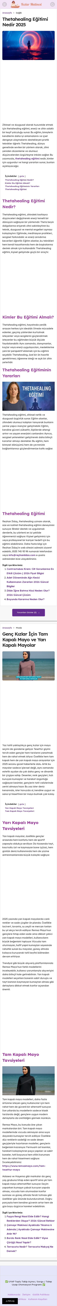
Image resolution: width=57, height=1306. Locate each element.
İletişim (26, 1294)
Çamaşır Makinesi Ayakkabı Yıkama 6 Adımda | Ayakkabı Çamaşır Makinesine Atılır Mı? (30, 1229)
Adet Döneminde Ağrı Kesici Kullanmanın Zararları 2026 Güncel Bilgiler (28, 582)
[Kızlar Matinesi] (28, 4)
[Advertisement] (28, 93)
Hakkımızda (14, 1294)
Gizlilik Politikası (40, 1294)
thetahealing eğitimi (27, 158)
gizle (21, 176)
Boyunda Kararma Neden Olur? (25, 599)
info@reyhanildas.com (22, 555)
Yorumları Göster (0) (27, 612)
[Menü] (4, 4)
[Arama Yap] (52, 4)
